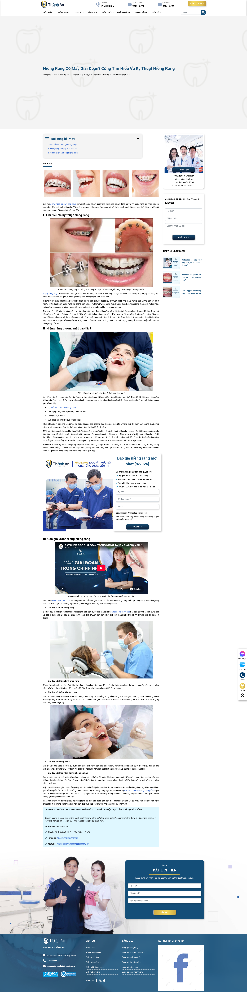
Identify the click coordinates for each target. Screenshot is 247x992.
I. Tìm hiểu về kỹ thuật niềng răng (62, 144)
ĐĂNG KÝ (164, 912)
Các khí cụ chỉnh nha (121, 612)
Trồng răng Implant (93, 952)
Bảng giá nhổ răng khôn (131, 957)
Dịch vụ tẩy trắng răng (95, 967)
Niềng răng (90, 947)
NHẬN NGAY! (183, 237)
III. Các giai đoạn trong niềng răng (63, 153)
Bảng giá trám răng (130, 967)
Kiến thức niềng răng (62, 75)
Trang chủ (47, 75)
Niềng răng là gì (50, 293)
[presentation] (44, 183)
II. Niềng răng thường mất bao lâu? (63, 148)
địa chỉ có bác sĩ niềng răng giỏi (138, 790)
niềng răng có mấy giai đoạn (63, 204)
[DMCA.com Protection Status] (52, 974)
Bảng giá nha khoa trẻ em (132, 972)
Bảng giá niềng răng (130, 947)
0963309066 (52, 961)
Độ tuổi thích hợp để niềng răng (62, 407)
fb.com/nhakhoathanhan (67, 838)
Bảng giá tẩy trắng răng (131, 962)
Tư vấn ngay (137, 527)
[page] (96, 981)
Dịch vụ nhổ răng (92, 957)
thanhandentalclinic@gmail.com (61, 966)
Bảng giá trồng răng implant (133, 952)
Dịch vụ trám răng (93, 972)
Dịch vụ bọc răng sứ (94, 962)
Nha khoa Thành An (61, 600)
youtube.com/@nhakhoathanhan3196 (73, 844)
